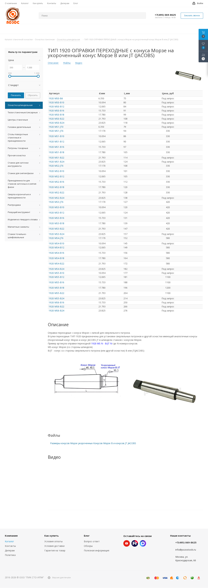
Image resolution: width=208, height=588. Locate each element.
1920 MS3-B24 (56, 234)
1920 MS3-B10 (56, 207)
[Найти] (142, 15)
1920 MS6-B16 (56, 302)
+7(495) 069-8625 (165, 14)
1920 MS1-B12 (56, 141)
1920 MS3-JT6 (56, 201)
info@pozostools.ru (185, 549)
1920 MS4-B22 (56, 263)
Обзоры (88, 545)
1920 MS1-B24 (56, 161)
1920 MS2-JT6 (56, 165)
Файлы (67, 63)
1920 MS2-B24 (56, 197)
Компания (11, 535)
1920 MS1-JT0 (56, 126)
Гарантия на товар (54, 550)
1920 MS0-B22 (56, 118)
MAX (143, 543)
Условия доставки (54, 545)
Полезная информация (96, 550)
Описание (53, 63)
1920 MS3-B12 (56, 212)
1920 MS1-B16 (56, 146)
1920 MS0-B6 (56, 98)
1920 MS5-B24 (56, 298)
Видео (78, 63)
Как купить (51, 535)
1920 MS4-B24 (56, 268)
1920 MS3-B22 (56, 228)
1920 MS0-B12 (56, 106)
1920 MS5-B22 (56, 293)
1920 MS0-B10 (56, 102)
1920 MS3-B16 (56, 217)
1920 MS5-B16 (56, 282)
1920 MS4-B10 (56, 243)
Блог (87, 535)
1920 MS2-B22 (56, 192)
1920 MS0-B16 (56, 110)
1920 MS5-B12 (56, 277)
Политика (10, 555)
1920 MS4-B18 (56, 258)
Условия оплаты (53, 541)
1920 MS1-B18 (56, 152)
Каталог (9, 541)
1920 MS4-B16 (56, 252)
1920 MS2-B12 (56, 176)
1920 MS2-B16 (56, 181)
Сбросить (33, 95)
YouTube (126, 543)
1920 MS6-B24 (56, 310)
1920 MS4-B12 (56, 247)
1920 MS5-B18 (56, 287)
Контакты (10, 545)
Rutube (134, 543)
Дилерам (10, 550)
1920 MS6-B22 (56, 306)
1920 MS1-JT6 (56, 130)
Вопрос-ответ (92, 541)
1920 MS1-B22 (56, 157)
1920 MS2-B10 (56, 171)
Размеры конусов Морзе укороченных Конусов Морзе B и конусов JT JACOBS (93, 443)
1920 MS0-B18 (56, 114)
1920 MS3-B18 (56, 223)
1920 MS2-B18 (56, 187)
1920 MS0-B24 (56, 122)
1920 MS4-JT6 (56, 238)
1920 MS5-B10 (56, 272)
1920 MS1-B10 (56, 136)
